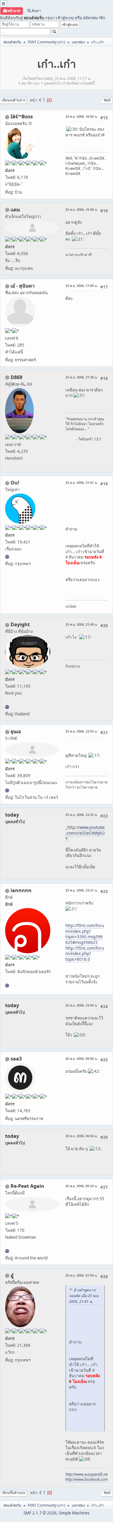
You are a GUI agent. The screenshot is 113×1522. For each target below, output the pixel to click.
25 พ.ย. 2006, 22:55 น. (81, 731)
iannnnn (21, 890)
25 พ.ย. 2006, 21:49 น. (81, 624)
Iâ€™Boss (22, 116)
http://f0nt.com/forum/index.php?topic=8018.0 (84, 953)
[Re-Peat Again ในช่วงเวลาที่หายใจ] (7, 1251)
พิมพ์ (107, 100)
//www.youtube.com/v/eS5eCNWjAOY (85, 833)
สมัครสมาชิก (94, 17)
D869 (16, 377)
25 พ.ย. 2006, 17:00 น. (81, 285)
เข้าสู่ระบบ (65, 17)
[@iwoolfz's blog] (7, 556)
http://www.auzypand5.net (87, 1474)
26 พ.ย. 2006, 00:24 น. (81, 1186)
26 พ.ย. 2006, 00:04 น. (81, 1136)
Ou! (15, 482)
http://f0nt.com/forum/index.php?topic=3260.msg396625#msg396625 (84, 934)
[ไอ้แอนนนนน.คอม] (7, 985)
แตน (15, 209)
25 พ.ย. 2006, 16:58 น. (81, 209)
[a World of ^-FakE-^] (7, 790)
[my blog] (7, 707)
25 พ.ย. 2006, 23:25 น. (81, 814)
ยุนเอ (16, 731)
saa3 (16, 1058)
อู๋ (12, 1275)
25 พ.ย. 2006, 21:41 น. (81, 482)
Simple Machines (74, 1513)
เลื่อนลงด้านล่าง (13, 100)
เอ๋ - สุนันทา (23, 285)
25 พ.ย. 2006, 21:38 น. (81, 377)
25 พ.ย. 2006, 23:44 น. (81, 1005)
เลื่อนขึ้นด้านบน (13, 1492)
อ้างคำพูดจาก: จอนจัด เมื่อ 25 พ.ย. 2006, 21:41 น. (84, 1295)
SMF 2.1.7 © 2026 (40, 1513)
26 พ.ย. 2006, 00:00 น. (81, 1058)
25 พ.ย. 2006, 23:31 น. (81, 890)
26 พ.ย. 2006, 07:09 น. (81, 1275)
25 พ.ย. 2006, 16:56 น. (81, 116)
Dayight (20, 624)
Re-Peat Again (27, 1186)
